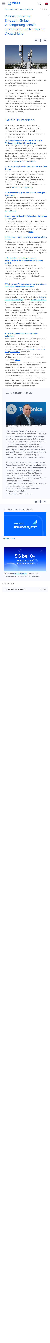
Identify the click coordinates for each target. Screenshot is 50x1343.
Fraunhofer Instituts (38, 299)
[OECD (17, 359)
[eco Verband (10, 211)
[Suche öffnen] (39, 3)
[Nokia (30, 232)
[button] (36, 40)
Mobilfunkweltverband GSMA (24, 161)
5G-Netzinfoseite (20, 573)
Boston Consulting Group (22, 187)
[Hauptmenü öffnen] (3, 3)
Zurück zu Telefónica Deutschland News (19, 9)
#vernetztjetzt (9, 538)
